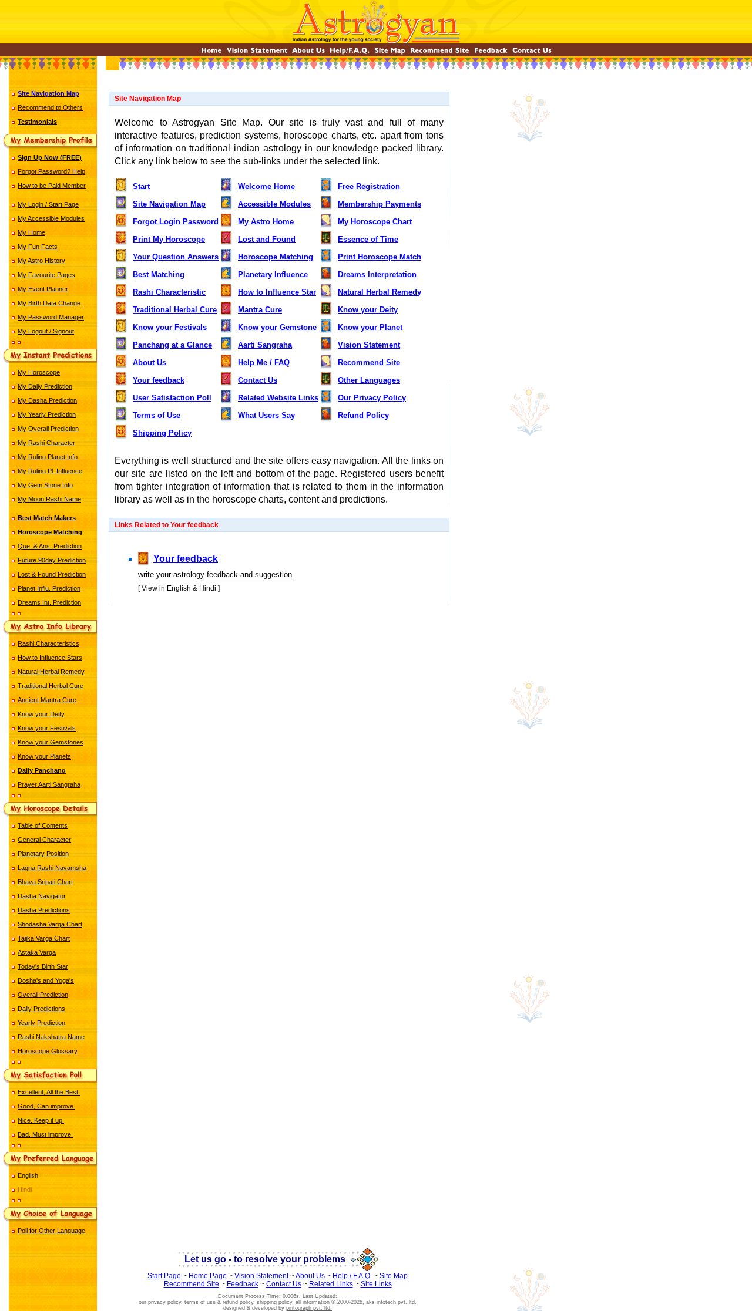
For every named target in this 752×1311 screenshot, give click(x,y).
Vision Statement (369, 345)
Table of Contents (43, 825)
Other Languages (369, 380)
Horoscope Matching (275, 256)
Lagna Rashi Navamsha (52, 867)
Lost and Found (267, 239)
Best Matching (158, 274)
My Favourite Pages (46, 274)
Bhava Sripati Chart (45, 881)
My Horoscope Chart (375, 221)
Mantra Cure (260, 309)
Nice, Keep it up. (41, 1120)
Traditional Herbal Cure (50, 685)
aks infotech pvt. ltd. (391, 1302)
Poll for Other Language (51, 1230)
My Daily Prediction (45, 386)
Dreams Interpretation (377, 274)
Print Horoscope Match (379, 256)
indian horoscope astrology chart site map (279, 638)
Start (141, 186)
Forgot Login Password (176, 221)
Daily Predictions (41, 1008)
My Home (31, 232)
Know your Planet (370, 327)
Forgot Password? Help (51, 171)
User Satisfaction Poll (172, 397)
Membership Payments (379, 204)
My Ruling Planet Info (48, 456)
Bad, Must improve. (45, 1134)
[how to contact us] (532, 53)
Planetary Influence (273, 274)
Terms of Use (156, 415)
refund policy (238, 1302)
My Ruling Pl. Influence (50, 470)
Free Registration (369, 186)
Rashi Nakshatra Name (51, 1036)
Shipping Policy (162, 433)
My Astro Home (266, 221)
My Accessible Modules (51, 218)
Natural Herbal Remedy (51, 671)
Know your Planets (44, 756)
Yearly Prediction (41, 1022)
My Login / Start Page (48, 204)
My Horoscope (39, 372)
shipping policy (274, 1302)
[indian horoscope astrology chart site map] (390, 53)
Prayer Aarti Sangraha (49, 784)
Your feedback (158, 380)
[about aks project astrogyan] (308, 53)
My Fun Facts (38, 246)
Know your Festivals (47, 728)
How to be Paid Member (52, 185)
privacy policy (164, 1302)
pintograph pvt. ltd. (309, 1308)
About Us (149, 362)
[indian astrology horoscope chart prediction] (211, 53)
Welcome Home (266, 186)
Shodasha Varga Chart (50, 924)
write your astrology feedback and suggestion (215, 574)
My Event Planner (43, 288)
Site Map (394, 1276)
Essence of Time (368, 239)
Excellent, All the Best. (49, 1092)
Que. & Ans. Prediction (50, 546)
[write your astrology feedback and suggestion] (491, 53)
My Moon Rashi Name (49, 499)
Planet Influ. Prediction (49, 588)
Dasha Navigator (42, 895)
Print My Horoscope (169, 239)
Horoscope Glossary (48, 1050)
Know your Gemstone (277, 327)
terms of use (200, 1302)
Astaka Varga (37, 952)
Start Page (164, 1276)
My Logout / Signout (46, 331)
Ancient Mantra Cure (47, 699)
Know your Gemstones (50, 742)
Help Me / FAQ (264, 362)
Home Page (208, 1276)
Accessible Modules (274, 204)
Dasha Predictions (44, 910)
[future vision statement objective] (257, 53)
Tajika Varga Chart (44, 938)
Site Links (376, 1284)
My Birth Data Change (49, 302)
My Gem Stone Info (45, 484)
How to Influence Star (277, 292)
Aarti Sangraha (265, 345)
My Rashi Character (46, 442)
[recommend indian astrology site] (440, 53)
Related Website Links (278, 397)
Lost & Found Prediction (52, 574)
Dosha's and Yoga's (46, 980)
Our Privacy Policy (372, 397)
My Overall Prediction (48, 428)
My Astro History (41, 260)
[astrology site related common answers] (349, 53)
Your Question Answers (176, 256)
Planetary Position (43, 853)
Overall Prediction (43, 994)
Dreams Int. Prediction (49, 602)
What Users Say (266, 415)
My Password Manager (51, 317)
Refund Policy (363, 415)
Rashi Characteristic (169, 292)
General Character (44, 839)
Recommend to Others (50, 107)
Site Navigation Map (169, 204)
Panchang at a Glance (172, 345)
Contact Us (257, 380)
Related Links (331, 1284)
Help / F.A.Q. (352, 1276)
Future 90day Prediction (52, 560)
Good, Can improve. (46, 1106)
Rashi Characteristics (48, 643)
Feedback (242, 1284)
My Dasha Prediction (47, 400)
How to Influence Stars (50, 657)
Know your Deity (41, 713)
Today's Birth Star (43, 966)
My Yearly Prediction (47, 414)
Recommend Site (369, 362)
